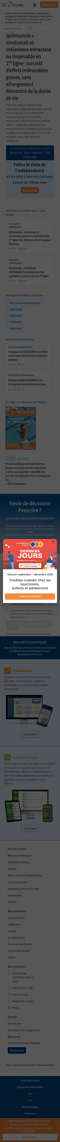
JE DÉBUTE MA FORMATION (30, 596)
